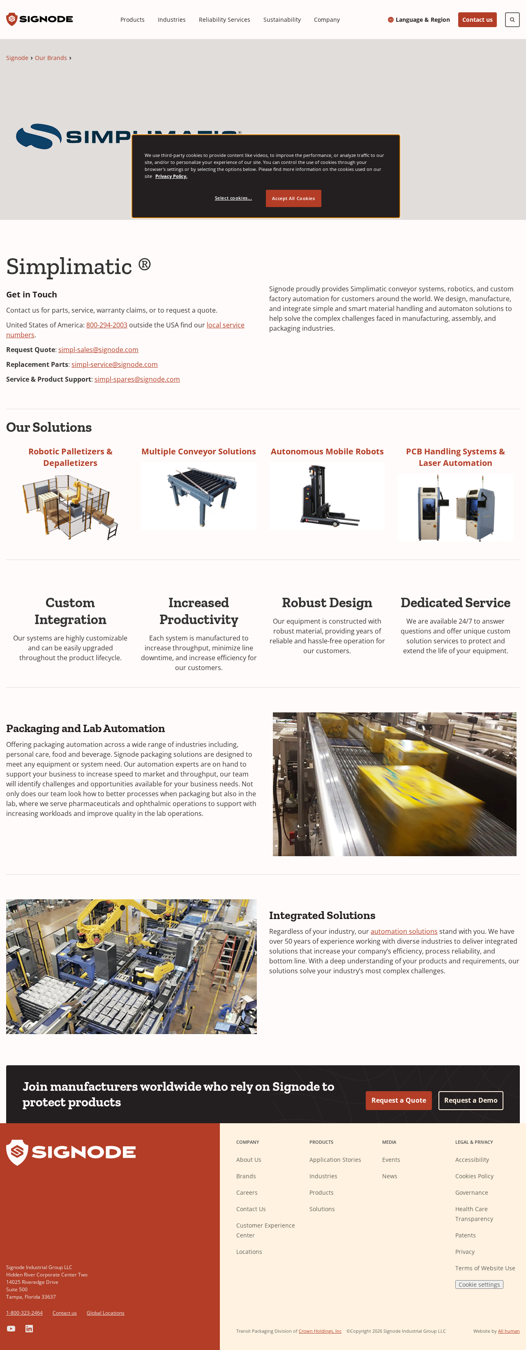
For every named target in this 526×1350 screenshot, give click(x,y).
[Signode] (39, 19)
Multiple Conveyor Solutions (198, 451)
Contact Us (251, 1209)
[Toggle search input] (512, 19)
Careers (247, 1192)
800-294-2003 (106, 324)
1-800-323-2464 (24, 1312)
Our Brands (51, 58)
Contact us (477, 19)
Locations (249, 1252)
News (389, 1176)
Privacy (465, 1252)
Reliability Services (224, 19)
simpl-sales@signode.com (98, 349)
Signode (17, 58)
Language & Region (423, 19)
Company (327, 19)
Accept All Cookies (293, 198)
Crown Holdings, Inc (320, 1331)
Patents (465, 1235)
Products (132, 19)
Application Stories (335, 1159)
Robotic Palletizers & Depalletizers (70, 457)
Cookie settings (479, 1284)
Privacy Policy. (171, 176)
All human (509, 1331)
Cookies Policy (474, 1176)
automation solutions (404, 931)
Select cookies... (233, 198)
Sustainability (282, 19)
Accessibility (472, 1159)
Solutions (322, 1209)
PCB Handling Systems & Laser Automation (455, 457)
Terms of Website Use (485, 1268)
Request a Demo (471, 1100)
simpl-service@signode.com (115, 364)
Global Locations (106, 1312)
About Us (248, 1159)
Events (391, 1159)
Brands (246, 1176)
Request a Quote (398, 1100)
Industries (172, 19)
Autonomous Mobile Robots (327, 451)
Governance (471, 1192)
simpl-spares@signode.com (137, 379)
